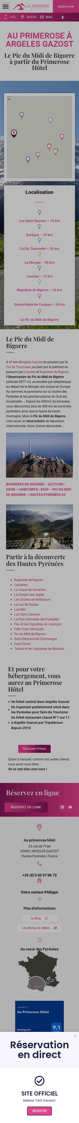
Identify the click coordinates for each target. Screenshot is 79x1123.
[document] (39, 561)
